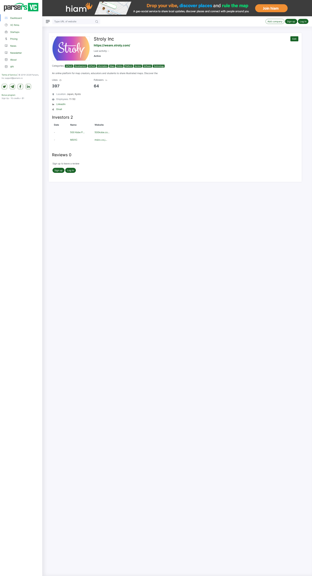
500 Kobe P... (77, 132)
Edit (294, 38)
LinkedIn (60, 104)
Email (59, 109)
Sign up (291, 21)
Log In (303, 21)
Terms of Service (9, 75)
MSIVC (73, 139)
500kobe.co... (102, 132)
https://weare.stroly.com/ (112, 45)
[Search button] (96, 21)
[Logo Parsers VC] (21, 7)
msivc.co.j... (101, 139)
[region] (21, 288)
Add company (274, 21)
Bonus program (8, 95)
